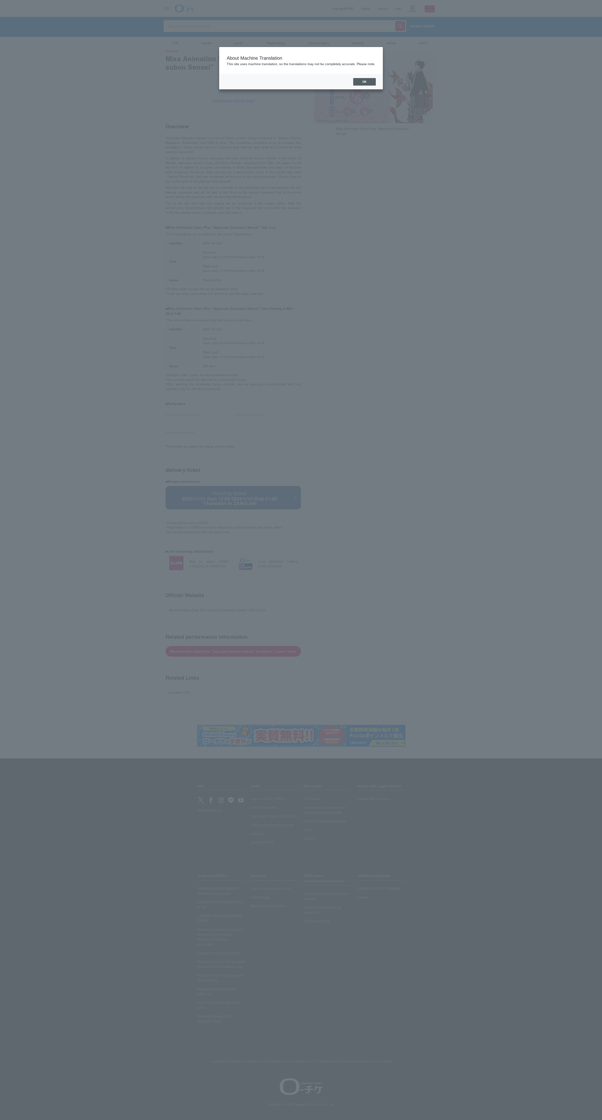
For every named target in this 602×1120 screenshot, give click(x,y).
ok (364, 81)
